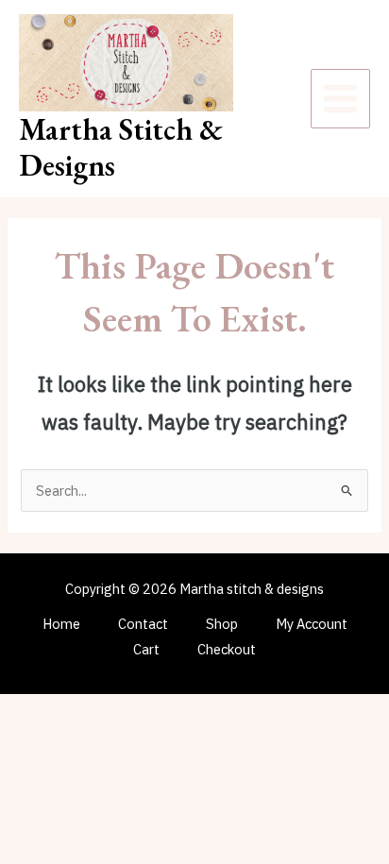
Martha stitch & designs (121, 147)
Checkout (226, 649)
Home (61, 624)
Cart (146, 649)
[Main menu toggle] (340, 98)
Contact (143, 624)
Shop (222, 624)
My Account (311, 624)
